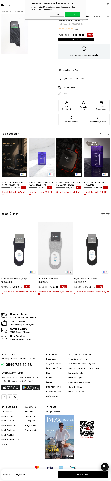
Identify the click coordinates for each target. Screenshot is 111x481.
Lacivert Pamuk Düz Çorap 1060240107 (14, 280)
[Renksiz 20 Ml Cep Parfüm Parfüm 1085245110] (42, 157)
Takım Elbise (7, 411)
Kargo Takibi (30, 425)
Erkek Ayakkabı (8, 435)
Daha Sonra (56, 14)
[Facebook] (4, 397)
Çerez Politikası (75, 387)
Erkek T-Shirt (7, 416)
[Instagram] (15, 397)
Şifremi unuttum (32, 430)
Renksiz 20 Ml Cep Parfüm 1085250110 (96, 183)
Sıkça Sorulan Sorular (78, 359)
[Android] (31, 387)
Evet (73, 14)
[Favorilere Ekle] (108, 15)
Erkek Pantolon (8, 430)
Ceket (4, 444)
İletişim (49, 382)
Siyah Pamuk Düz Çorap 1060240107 (85, 280)
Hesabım (29, 411)
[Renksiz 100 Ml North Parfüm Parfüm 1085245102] (69, 157)
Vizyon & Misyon (53, 363)
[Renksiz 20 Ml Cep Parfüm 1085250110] (97, 157)
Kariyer (49, 377)
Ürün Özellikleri (66, 108)
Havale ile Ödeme (76, 391)
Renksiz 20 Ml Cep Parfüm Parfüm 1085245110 (41, 183)
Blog (48, 373)
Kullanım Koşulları (76, 373)
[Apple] (10, 387)
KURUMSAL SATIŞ (54, 387)
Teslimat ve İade (70, 121)
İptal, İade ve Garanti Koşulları (81, 363)
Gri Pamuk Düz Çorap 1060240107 (48, 280)
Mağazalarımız (52, 396)
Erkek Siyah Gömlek (10, 439)
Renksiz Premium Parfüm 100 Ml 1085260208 (13, 183)
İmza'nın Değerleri (54, 368)
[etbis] (87, 429)
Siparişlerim (30, 421)
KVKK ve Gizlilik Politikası (79, 382)
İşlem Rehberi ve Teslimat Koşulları (83, 368)
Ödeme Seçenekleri (101, 108)
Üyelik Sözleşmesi (76, 377)
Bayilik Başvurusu (54, 391)
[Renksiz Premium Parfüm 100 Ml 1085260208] (15, 157)
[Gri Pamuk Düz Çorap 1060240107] (55, 248)
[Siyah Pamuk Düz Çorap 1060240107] (92, 248)
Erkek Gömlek (7, 421)
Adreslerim (30, 416)
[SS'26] (59, 437)
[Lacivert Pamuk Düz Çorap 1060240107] (19, 248)
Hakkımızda (51, 359)
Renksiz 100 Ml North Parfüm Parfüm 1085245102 (69, 183)
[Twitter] (9, 397)
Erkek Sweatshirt (8, 425)
